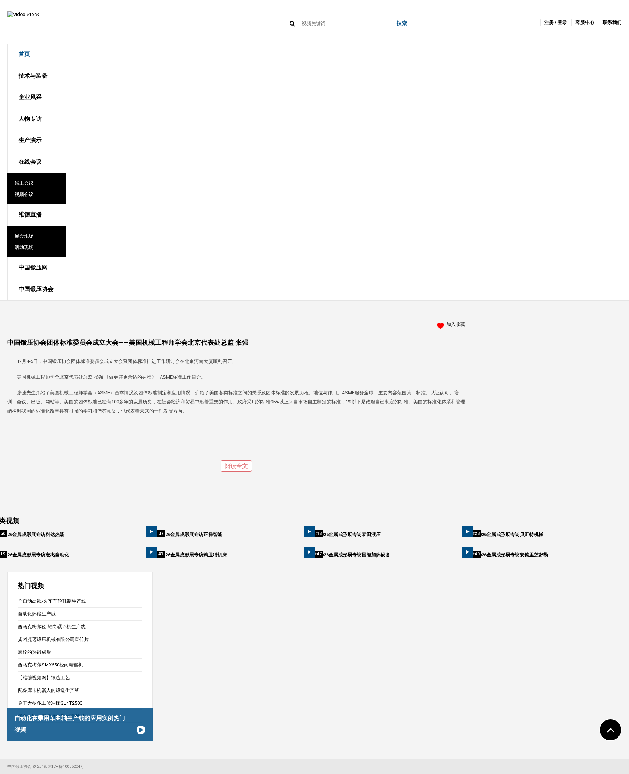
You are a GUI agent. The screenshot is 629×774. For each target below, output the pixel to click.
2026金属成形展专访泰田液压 (350, 534)
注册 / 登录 (555, 22)
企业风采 (30, 97)
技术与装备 (33, 75)
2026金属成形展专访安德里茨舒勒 (512, 555)
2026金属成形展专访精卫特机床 (193, 555)
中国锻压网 (33, 267)
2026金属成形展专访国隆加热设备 (354, 555)
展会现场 (24, 236)
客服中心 (584, 22)
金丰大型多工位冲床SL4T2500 (50, 703)
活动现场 (24, 247)
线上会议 (24, 183)
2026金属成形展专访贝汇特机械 (509, 534)
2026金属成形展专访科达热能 (33, 534)
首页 (24, 54)
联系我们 (612, 22)
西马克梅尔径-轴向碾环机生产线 (52, 626)
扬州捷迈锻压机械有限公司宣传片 (53, 639)
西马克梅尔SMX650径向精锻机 (50, 665)
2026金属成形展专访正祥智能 (191, 534)
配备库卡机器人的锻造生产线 (48, 690)
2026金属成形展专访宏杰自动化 (35, 555)
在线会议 (30, 161)
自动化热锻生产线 (37, 614)
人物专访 (30, 118)
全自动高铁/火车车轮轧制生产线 (52, 601)
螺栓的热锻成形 (34, 652)
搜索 (402, 23)
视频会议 (24, 194)
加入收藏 (455, 324)
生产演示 (30, 140)
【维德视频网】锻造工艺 (44, 677)
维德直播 (30, 214)
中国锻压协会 (36, 288)
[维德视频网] (23, 14)
